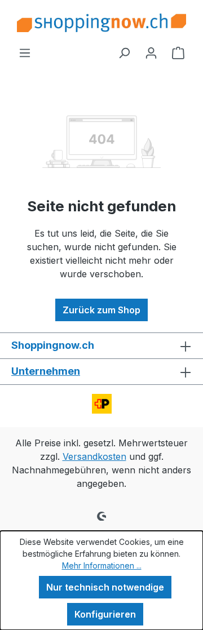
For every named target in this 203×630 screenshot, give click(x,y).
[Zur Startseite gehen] (101, 23)
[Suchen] (124, 52)
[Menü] (24, 52)
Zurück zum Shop (101, 310)
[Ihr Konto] (151, 52)
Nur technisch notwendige (105, 587)
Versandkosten (94, 456)
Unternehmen (45, 371)
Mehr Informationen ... (102, 565)
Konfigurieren (105, 614)
